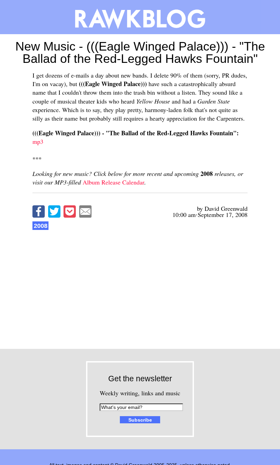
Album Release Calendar (113, 182)
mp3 (37, 141)
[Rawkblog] (140, 17)
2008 (40, 225)
